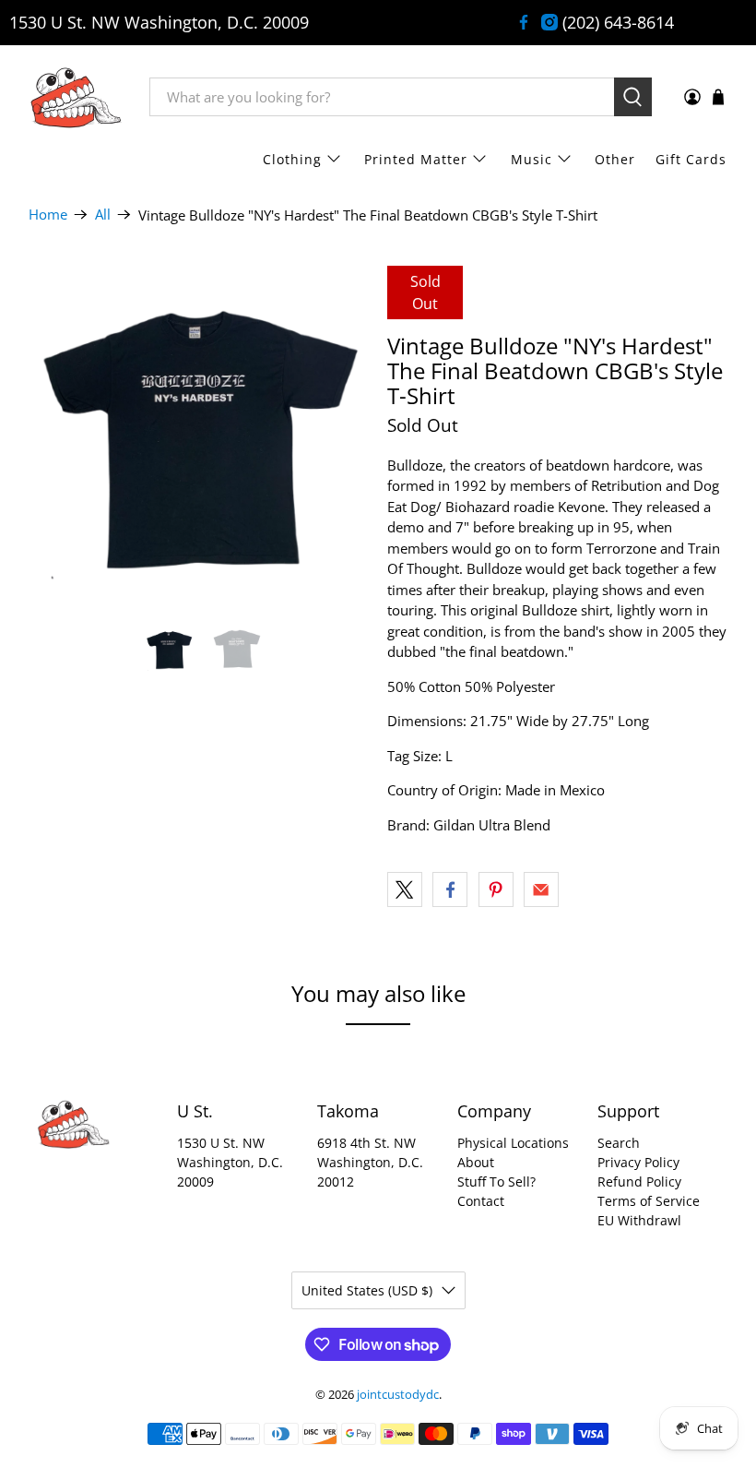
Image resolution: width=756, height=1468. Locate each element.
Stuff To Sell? (496, 1181)
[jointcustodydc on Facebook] (523, 22)
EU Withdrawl (639, 1220)
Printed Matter (415, 159)
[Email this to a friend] (541, 889)
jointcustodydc (398, 1394)
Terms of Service (648, 1201)
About (475, 1162)
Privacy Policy (638, 1162)
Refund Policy (639, 1181)
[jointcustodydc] (76, 97)
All (103, 214)
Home (48, 214)
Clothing (292, 159)
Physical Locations (513, 1143)
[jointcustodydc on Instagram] (549, 22)
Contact (480, 1201)
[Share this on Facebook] (449, 889)
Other (615, 159)
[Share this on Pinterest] (496, 889)
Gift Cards (691, 159)
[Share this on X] (404, 889)
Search (618, 1143)
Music (531, 159)
